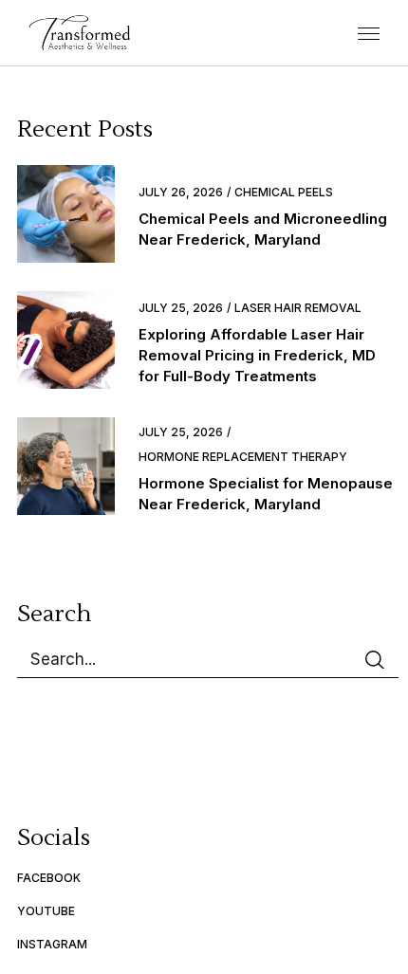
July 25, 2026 (181, 308)
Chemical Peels (283, 192)
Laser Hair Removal (298, 308)
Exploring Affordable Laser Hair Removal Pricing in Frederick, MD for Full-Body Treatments (257, 355)
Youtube (46, 911)
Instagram (52, 944)
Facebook (49, 878)
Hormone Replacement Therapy (243, 457)
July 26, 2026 (181, 192)
